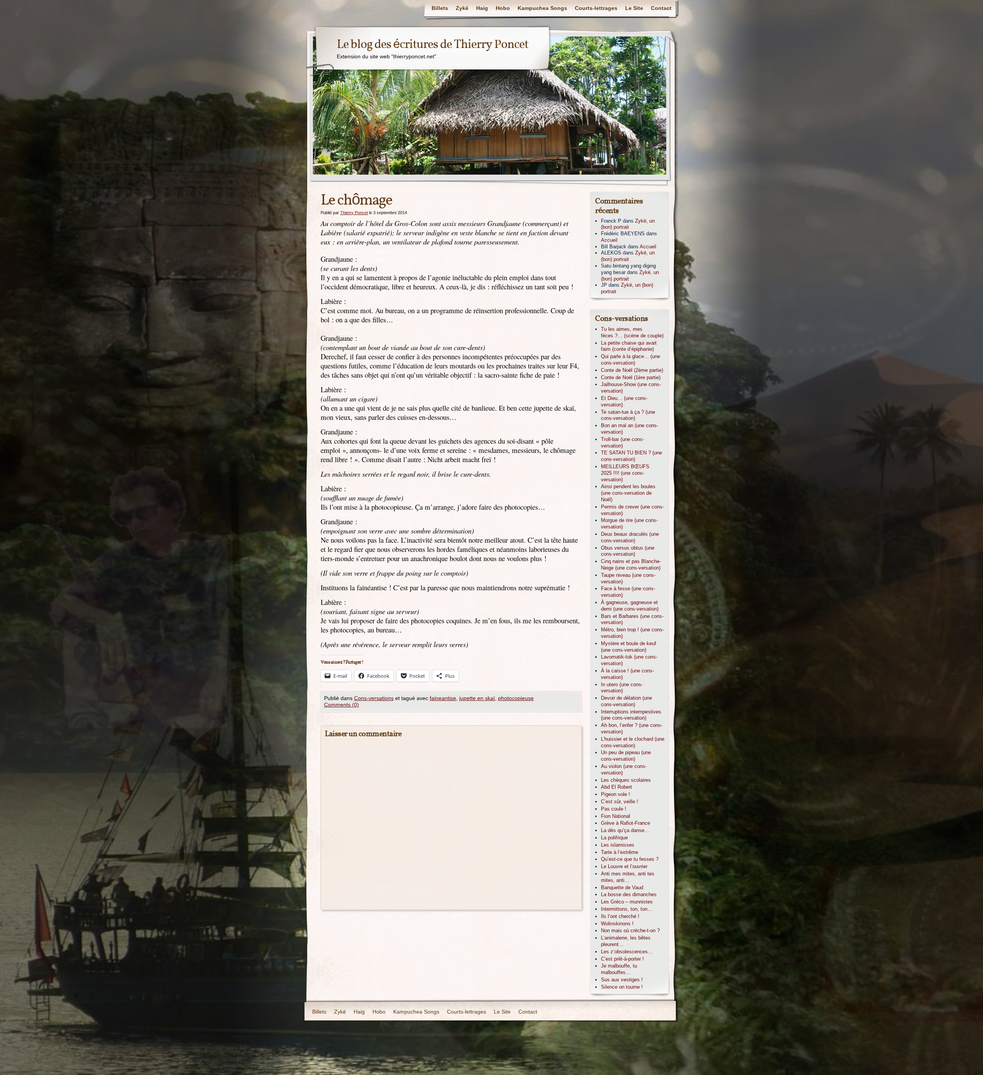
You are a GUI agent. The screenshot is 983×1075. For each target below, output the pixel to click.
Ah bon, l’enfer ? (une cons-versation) (631, 728)
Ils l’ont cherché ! (620, 916)
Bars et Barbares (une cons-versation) (632, 619)
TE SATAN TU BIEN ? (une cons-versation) (631, 456)
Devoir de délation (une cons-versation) (626, 701)
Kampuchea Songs (542, 8)
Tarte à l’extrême (619, 852)
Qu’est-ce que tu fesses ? (630, 859)
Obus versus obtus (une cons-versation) (627, 551)
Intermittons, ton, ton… (626, 909)
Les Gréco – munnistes (627, 902)
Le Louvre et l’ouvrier (624, 866)
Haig (482, 8)
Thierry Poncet (354, 212)
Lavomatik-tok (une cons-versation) (629, 660)
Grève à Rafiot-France (625, 823)
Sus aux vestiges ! (622, 980)
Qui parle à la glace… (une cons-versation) (630, 359)
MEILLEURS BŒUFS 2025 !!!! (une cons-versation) (625, 473)
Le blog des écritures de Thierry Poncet (432, 44)
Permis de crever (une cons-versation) (632, 510)
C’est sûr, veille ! (619, 801)
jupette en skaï (477, 698)
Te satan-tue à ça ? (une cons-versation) (628, 415)
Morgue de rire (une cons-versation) (629, 523)
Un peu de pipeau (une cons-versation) (626, 756)
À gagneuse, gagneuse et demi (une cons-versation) (630, 605)
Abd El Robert (616, 787)
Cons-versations (374, 698)
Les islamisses (617, 845)
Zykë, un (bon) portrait (628, 224)
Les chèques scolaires (626, 780)
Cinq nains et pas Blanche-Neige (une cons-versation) (631, 564)
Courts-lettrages (596, 8)
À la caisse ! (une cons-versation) (627, 674)
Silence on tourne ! (622, 987)
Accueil (609, 240)
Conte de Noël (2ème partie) (632, 370)
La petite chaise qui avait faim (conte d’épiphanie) (629, 346)
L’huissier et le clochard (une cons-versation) (632, 742)
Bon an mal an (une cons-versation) (629, 429)
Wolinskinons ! (617, 923)
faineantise (443, 698)
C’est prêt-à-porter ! (622, 959)
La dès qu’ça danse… (625, 830)
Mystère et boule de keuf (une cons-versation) (628, 647)
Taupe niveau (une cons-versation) (628, 578)
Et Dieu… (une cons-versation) (624, 401)
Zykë (462, 8)
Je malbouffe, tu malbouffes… (619, 969)
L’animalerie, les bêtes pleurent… (625, 941)
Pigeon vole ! (615, 794)
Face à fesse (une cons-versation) (628, 592)
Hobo (503, 8)
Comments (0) (341, 705)
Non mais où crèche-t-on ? (630, 930)
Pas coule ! (613, 809)
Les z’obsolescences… (627, 951)
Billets (440, 8)
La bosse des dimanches (629, 894)
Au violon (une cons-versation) (624, 769)
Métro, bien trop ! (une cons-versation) (632, 633)
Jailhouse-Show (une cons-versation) (631, 387)
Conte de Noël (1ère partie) (630, 377)
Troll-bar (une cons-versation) (622, 442)
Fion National (615, 816)
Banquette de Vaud (622, 887)
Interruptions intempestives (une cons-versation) (631, 715)
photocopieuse (516, 698)
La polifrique (614, 838)
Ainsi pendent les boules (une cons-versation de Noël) (628, 493)
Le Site (634, 8)
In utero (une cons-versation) (622, 688)
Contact (661, 8)
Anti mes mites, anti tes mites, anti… (627, 877)
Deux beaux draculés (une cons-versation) (630, 537)
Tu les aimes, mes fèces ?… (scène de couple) (632, 332)
